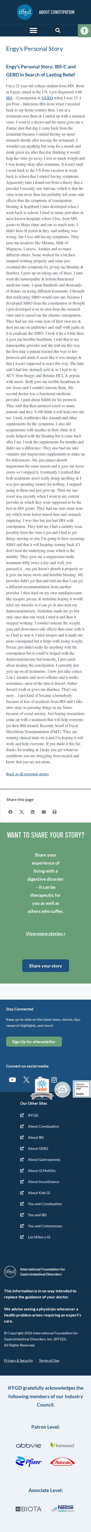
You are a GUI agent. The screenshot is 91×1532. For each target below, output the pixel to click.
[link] (84, 30)
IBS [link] (9, 97)
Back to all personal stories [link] (27, 773)
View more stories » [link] (45, 933)
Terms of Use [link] (49, 1360)
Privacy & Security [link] (18, 1360)
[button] (33, 30)
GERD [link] (47, 97)
